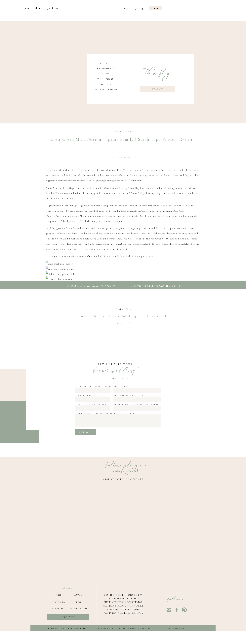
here (90, 256)
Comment (123, 322)
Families (114, 157)
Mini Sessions (129, 157)
